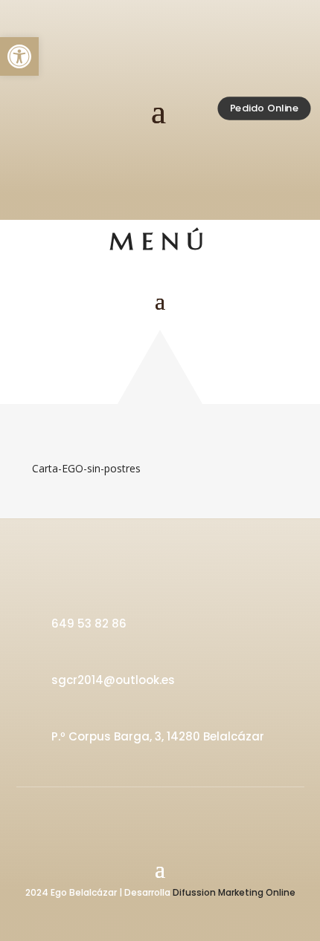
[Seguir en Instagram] (179, 811)
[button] (19, 56)
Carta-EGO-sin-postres (86, 468)
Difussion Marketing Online (234, 892)
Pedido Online (264, 107)
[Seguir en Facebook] (140, 811)
